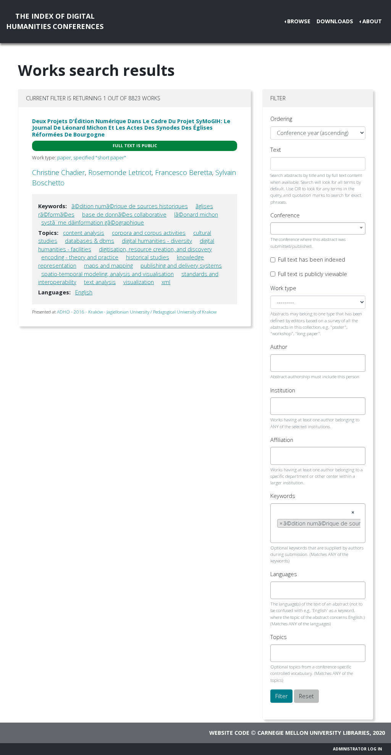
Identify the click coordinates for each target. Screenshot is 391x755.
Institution (282, 390)
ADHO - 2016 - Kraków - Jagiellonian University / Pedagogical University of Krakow (137, 312)
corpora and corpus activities (149, 232)
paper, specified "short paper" (91, 157)
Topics (278, 637)
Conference (285, 215)
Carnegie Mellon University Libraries (313, 732)
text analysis (100, 282)
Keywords (282, 496)
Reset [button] (306, 696)
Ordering (281, 118)
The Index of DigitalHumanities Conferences (54, 21)
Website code (229, 732)
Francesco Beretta (183, 172)
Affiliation (281, 439)
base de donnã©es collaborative (124, 214)
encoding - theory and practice (79, 257)
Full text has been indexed (311, 259)
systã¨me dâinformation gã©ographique (92, 222)
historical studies (147, 257)
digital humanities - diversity (157, 240)
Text (275, 149)
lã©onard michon (196, 214)
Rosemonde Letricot (120, 172)
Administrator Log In (357, 749)
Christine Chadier (58, 172)
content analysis (83, 232)
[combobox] (317, 228)
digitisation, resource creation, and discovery (155, 249)
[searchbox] (279, 363)
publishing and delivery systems (181, 265)
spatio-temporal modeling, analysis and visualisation (107, 274)
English (83, 292)
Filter (281, 696)
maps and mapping (108, 265)
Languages (283, 574)
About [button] (372, 21)
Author (278, 346)
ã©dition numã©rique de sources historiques (129, 206)
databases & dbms (89, 240)
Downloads (335, 21)
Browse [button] (298, 21)
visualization (138, 282)
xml (166, 282)
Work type (283, 288)
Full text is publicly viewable (312, 274)
